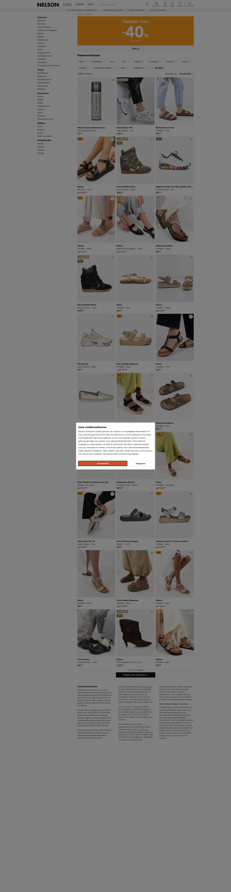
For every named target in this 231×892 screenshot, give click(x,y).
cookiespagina (145, 450)
